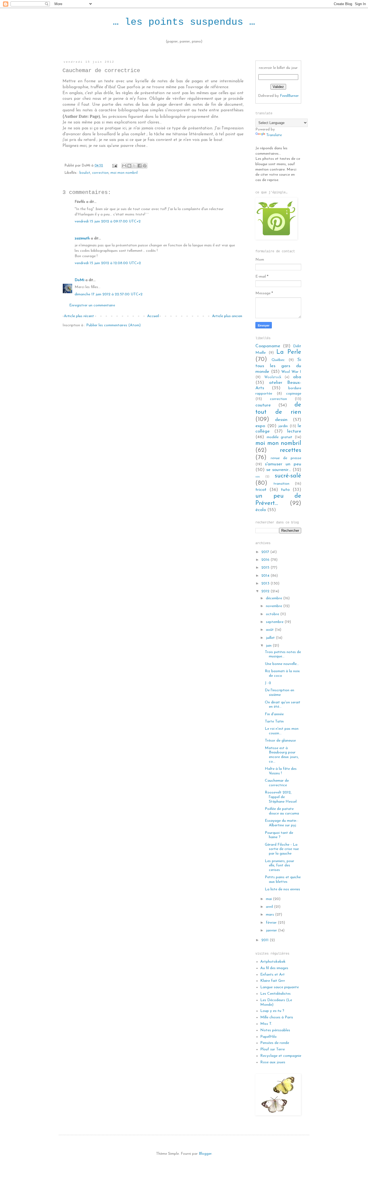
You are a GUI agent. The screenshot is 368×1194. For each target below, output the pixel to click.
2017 (265, 552)
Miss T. (266, 1024)
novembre (274, 606)
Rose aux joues (272, 1062)
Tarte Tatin (274, 722)
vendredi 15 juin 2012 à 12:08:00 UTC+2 (108, 263)
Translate (274, 135)
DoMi (79, 280)
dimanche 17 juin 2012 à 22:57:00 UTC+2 (109, 294)
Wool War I (291, 372)
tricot (260, 489)
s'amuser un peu (283, 464)
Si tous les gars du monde (278, 365)
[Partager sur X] (134, 165)
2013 (265, 584)
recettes (290, 450)
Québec (278, 360)
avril (270, 907)
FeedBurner (289, 96)
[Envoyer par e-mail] (124, 165)
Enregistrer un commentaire (92, 305)
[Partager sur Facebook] (139, 165)
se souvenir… (278, 469)
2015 (265, 568)
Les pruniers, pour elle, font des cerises (279, 865)
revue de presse (286, 458)
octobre (273, 614)
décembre (274, 598)
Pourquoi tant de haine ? (279, 835)
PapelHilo (268, 1037)
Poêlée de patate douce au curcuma (282, 811)
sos (257, 476)
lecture (294, 431)
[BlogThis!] (129, 165)
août (270, 630)
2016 (265, 560)
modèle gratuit (280, 437)
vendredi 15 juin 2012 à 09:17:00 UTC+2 (108, 221)
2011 (265, 940)
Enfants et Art (272, 975)
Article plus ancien (227, 316)
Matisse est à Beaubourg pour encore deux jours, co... (282, 755)
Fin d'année (274, 714)
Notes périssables (275, 1030)
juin (269, 646)
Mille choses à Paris (276, 1017)
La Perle (288, 352)
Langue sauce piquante (279, 987)
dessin (281, 419)
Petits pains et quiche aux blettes (283, 879)
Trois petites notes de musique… (283, 654)
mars (270, 915)
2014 (265, 576)
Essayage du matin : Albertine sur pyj (281, 823)
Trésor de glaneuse (280, 741)
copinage (293, 394)
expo (260, 426)
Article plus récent (79, 316)
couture (263, 405)
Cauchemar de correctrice (277, 783)
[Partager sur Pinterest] (144, 165)
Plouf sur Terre (272, 1049)
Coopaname (267, 346)
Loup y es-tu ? (272, 1011)
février (272, 923)
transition (281, 484)
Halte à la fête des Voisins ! (281, 771)
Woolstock (272, 377)
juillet (271, 638)
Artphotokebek (273, 962)
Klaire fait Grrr (272, 981)
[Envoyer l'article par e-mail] (114, 165)
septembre (275, 622)
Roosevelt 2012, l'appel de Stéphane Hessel (281, 797)
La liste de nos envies (282, 889)
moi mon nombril (124, 173)
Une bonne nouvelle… (282, 664)
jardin (283, 426)
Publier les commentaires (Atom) (113, 325)
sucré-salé (288, 476)
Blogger (205, 1154)
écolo (260, 510)
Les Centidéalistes (275, 994)
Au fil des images (274, 968)
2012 (265, 591)
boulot (84, 173)
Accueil (153, 316)
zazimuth (82, 238)
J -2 (268, 683)
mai (269, 899)
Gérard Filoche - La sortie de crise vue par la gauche (282, 849)
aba (297, 377)
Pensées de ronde (274, 1043)
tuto (285, 489)
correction (100, 173)
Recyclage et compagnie (280, 1056)
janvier (272, 931)
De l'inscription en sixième (279, 692)
